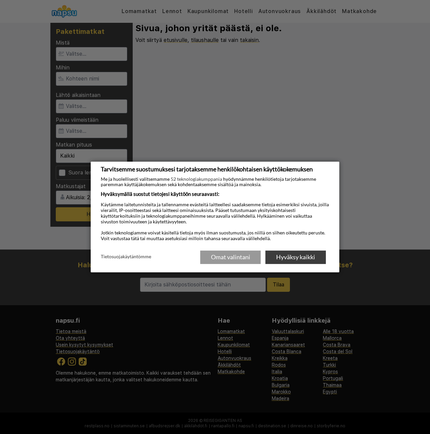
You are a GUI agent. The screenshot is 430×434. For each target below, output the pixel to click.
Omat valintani (230, 257)
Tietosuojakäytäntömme (126, 256)
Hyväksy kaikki (295, 257)
